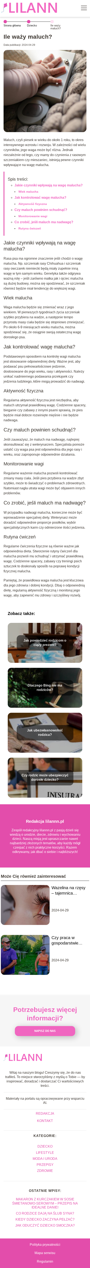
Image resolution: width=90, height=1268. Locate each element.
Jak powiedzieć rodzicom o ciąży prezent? (44, 643)
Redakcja (45, 1113)
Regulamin (45, 1261)
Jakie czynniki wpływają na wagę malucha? (48, 185)
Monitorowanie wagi (32, 216)
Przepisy (45, 1164)
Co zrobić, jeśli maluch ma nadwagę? (43, 222)
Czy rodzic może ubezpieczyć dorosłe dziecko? (45, 778)
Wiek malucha (28, 191)
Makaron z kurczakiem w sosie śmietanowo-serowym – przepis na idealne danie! (45, 1203)
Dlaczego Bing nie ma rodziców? (45, 688)
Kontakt (45, 1121)
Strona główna (12, 25)
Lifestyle (45, 1152)
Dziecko (32, 25)
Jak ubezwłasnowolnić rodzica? (45, 733)
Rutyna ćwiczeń (29, 228)
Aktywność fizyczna (32, 204)
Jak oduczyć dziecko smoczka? (45, 1225)
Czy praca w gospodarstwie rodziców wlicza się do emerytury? (69, 940)
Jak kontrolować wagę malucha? (40, 197)
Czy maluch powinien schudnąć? (40, 210)
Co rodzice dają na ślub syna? (45, 1213)
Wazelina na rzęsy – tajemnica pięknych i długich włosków (68, 890)
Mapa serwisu (45, 1253)
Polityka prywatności (45, 1244)
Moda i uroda (45, 1158)
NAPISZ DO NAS (45, 1030)
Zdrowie (45, 1171)
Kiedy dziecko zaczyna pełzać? (45, 1219)
